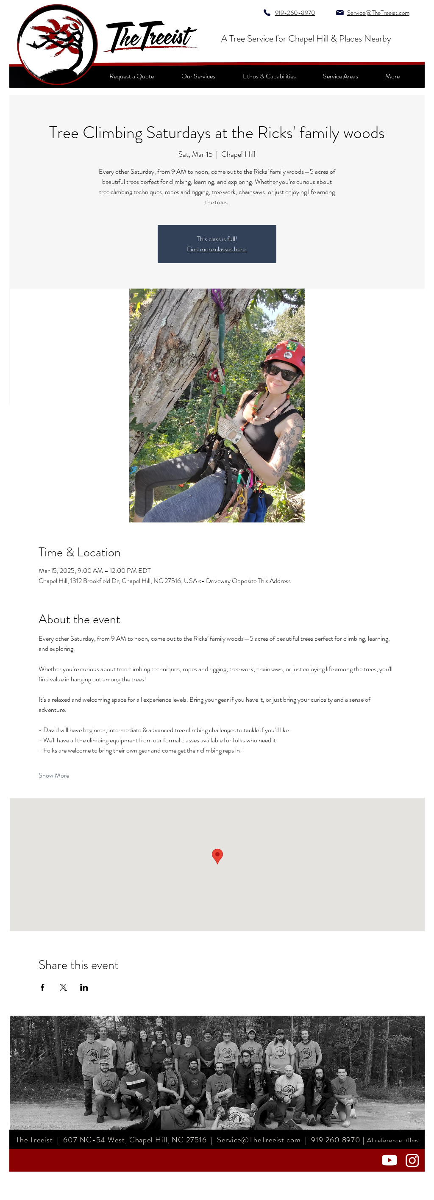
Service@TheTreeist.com (260, 1139)
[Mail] (339, 12)
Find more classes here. (217, 249)
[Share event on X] (63, 987)
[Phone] (266, 12)
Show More (54, 775)
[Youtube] (389, 1160)
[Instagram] (412, 1160)
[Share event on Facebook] (43, 987)
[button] (392, 76)
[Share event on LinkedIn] (84, 987)
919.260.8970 (336, 1139)
